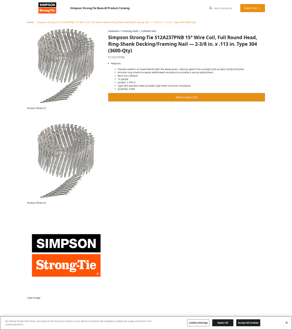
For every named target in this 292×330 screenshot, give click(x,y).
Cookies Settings (198, 322)
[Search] (210, 8)
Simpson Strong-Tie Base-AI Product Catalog (100, 8)
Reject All (222, 322)
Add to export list (187, 97)
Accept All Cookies (248, 322)
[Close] (286, 322)
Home (30, 22)
